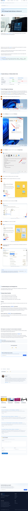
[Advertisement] (14, 41)
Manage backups (4, 59)
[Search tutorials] (21, 0)
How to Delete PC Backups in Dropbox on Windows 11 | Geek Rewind (10, 429)
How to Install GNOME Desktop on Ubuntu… (5, 503)
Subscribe (25, 355)
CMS (14, 0)
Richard (4, 15)
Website (4, 450)
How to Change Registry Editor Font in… (5, 506)
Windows (9, 0)
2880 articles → (7, 382)
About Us (17, 0)
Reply (3, 413)
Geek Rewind (3, 509)
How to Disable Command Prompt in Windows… (6, 505)
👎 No (16, 347)
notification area (9, 93)
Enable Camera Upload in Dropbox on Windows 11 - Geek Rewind (10, 416)
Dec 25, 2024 (19, 416)
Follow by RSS (2, 497)
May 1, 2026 (20, 429)
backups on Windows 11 (9, 33)
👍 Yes (12, 347)
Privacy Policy (16, 503)
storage (10, 47)
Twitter (9, 382)
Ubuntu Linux (11, 0)
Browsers (21, 497)
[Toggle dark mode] (26, 0)
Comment (3, 440)
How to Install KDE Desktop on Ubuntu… (5, 504)
